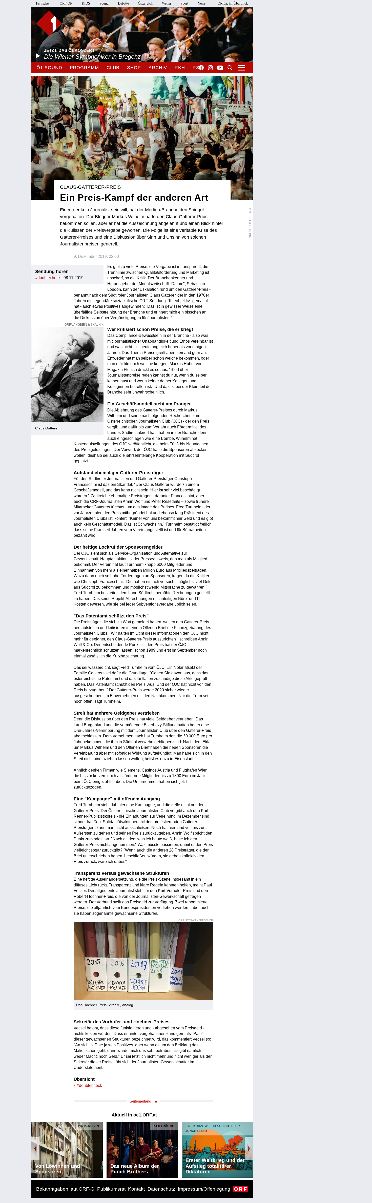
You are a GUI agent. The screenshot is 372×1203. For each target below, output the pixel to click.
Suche (230, 67)
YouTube (220, 68)
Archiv (158, 67)
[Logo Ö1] (49, 23)
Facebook (201, 67)
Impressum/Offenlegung (204, 1189)
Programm (84, 67)
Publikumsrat (111, 1189)
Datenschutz (161, 1189)
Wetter (166, 3)
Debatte (123, 3)
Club (113, 67)
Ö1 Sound (49, 67)
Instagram (210, 67)
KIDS (86, 3)
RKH (180, 67)
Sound (104, 3)
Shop (134, 67)
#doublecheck (47, 278)
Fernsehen (43, 3)
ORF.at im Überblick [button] (233, 3)
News (201, 3)
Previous (35, 1148)
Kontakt (136, 1189)
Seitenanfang (140, 1101)
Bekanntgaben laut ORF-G (65, 1189)
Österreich (145, 3)
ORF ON (66, 3)
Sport (184, 3)
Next (249, 1148)
